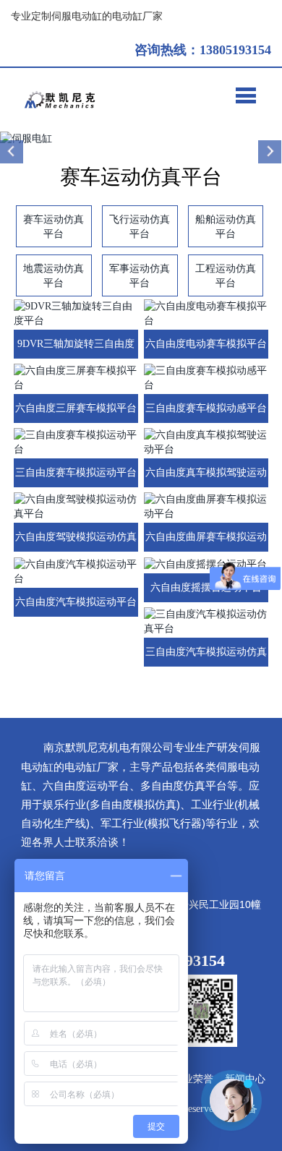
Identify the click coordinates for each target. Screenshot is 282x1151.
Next (269, 152)
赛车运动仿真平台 (53, 226)
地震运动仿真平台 (53, 275)
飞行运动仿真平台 (139, 226)
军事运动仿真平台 (139, 275)
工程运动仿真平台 (225, 275)
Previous (12, 152)
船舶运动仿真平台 (225, 226)
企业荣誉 (193, 1079)
